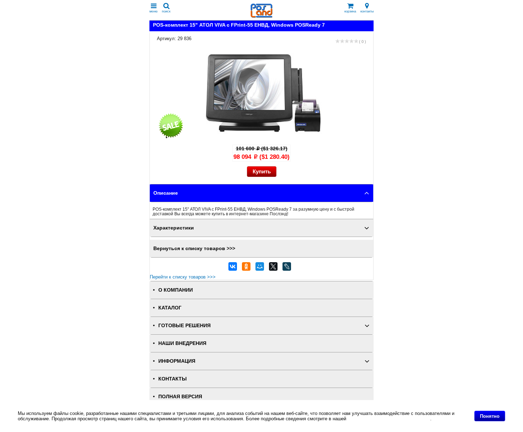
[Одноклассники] (246, 268)
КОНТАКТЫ (172, 379)
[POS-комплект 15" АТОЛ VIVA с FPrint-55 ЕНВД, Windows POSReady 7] (268, 137)
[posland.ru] (261, 16)
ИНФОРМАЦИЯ (176, 361)
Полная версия (180, 396)
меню (153, 11)
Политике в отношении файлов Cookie (389, 418)
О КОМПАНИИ (175, 290)
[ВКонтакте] (233, 268)
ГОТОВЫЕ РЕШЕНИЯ (184, 325)
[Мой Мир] (260, 268)
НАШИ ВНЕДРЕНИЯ (182, 343)
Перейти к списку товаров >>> (183, 277)
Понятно (490, 416)
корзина (350, 11)
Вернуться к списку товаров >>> (194, 248)
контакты (367, 11)
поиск (166, 11)
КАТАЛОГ (169, 307)
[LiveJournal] (287, 268)
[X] (273, 268)
